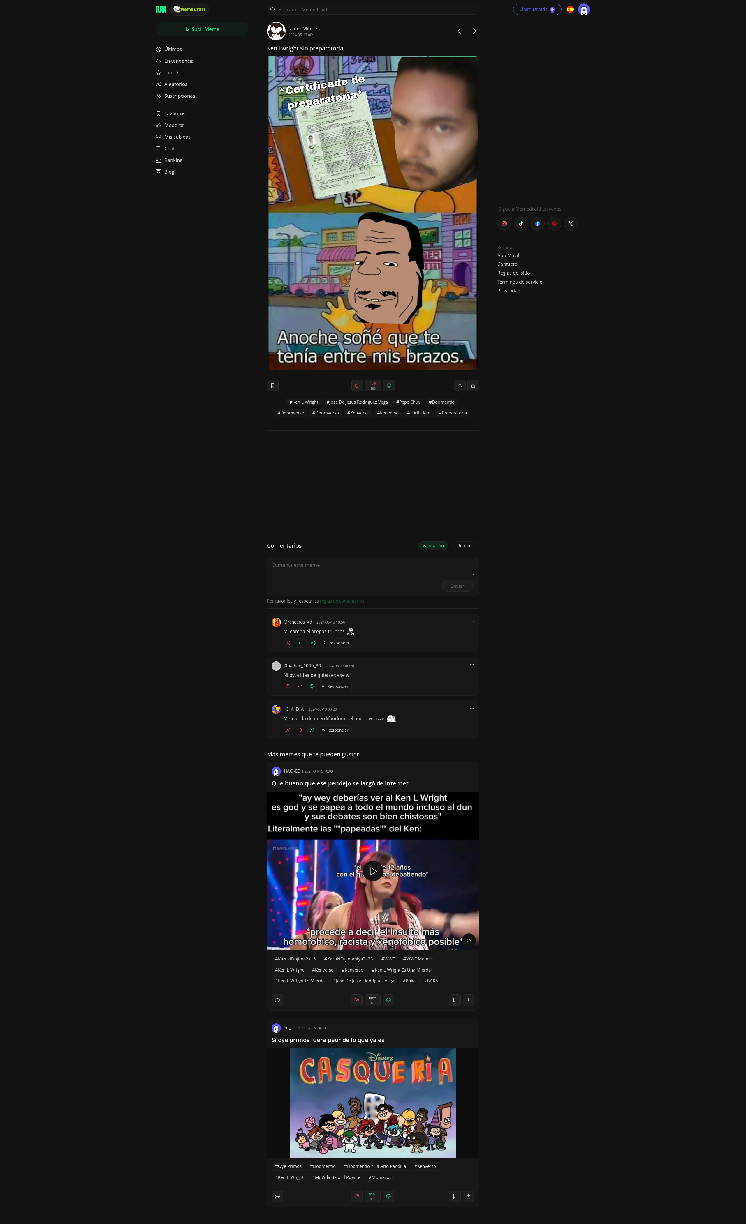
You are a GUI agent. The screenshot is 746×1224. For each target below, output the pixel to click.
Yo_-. (288, 1027)
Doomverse (292, 413)
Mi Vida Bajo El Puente (337, 1177)
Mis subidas (177, 136)
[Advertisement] (541, 109)
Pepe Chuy (409, 402)
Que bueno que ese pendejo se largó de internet (340, 783)
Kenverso (389, 413)
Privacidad (508, 290)
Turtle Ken (420, 413)
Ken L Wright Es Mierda (301, 980)
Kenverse (359, 413)
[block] (473, 385)
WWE (389, 959)
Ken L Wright (305, 402)
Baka (411, 980)
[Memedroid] (161, 9)
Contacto (507, 264)
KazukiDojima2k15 (297, 959)
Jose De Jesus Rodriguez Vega (359, 402)
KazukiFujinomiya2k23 (350, 959)
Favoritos (174, 113)
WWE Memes (419, 959)
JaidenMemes (304, 28)
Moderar (174, 125)
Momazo (380, 1177)
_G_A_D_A (293, 709)
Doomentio (443, 402)
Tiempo (464, 545)
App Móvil (508, 255)
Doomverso (327, 413)
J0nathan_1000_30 (302, 665)
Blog (169, 171)
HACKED (292, 771)
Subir (205, 29)
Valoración (433, 545)
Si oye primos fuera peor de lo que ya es (328, 1040)
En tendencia (178, 60)
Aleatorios (175, 84)
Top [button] (168, 72)
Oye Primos (290, 1166)
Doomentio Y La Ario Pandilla (376, 1166)
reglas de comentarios (342, 601)
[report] (460, 385)
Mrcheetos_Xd (297, 622)
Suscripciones (179, 95)
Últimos (173, 49)
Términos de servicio (520, 282)
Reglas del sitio (513, 273)
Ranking (173, 160)
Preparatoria (454, 413)
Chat (169, 148)
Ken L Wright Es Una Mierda (403, 970)
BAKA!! (434, 980)
